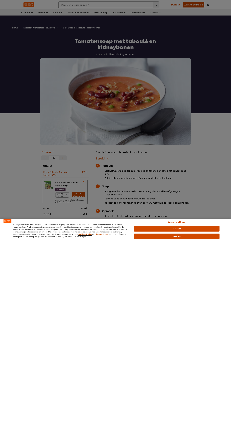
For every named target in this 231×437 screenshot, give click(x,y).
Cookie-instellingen (176, 222)
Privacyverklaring (101, 234)
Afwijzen (176, 236)
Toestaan (177, 228)
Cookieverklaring (85, 234)
